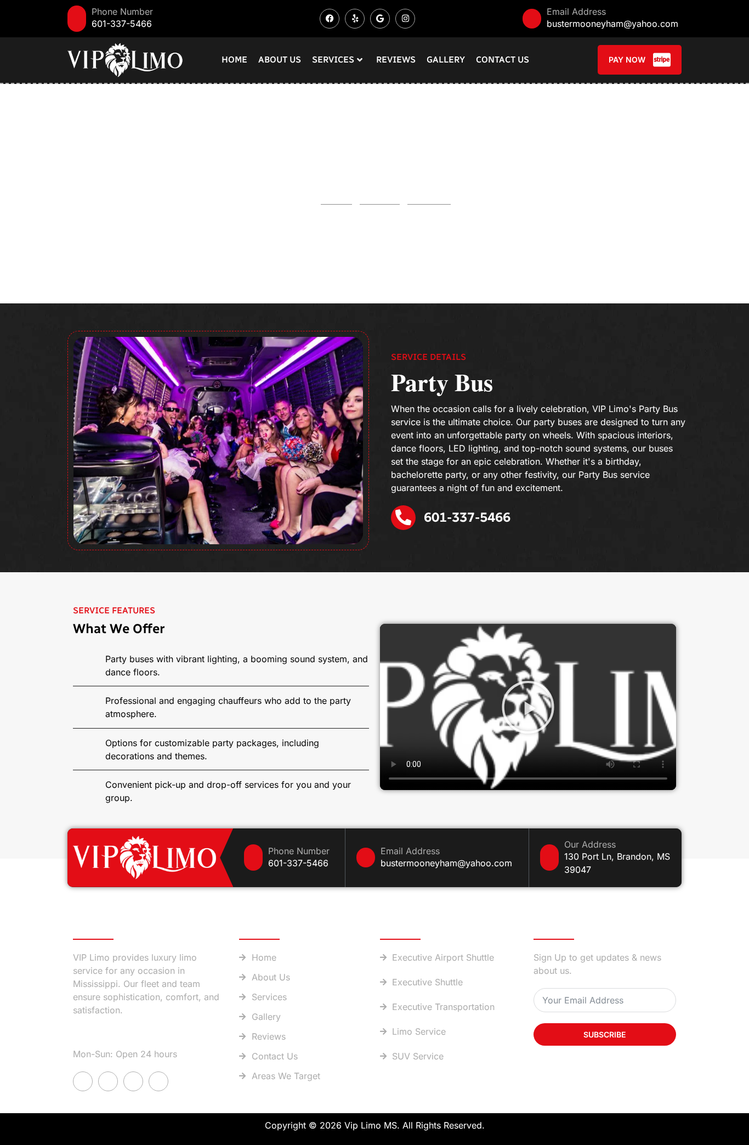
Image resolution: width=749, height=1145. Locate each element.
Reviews (396, 59)
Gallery (446, 59)
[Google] (380, 19)
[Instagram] (405, 19)
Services (333, 59)
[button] (528, 707)
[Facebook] (329, 19)
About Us (279, 59)
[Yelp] (355, 19)
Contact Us (502, 59)
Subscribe (604, 1034)
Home (234, 59)
